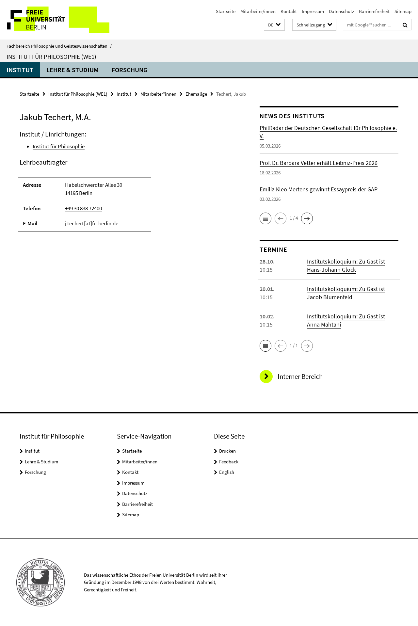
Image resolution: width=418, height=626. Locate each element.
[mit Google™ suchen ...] (405, 25)
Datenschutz (341, 11)
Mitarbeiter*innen (158, 94)
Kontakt (289, 11)
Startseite (225, 11)
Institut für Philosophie (59, 146)
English (226, 472)
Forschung (130, 70)
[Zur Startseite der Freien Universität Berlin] (54, 20)
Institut (20, 70)
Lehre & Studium (72, 70)
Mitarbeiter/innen (258, 11)
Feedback (228, 461)
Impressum (313, 11)
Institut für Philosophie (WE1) (51, 56)
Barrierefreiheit (374, 11)
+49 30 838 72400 (83, 208)
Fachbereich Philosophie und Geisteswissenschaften (59, 46)
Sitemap (402, 11)
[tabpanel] (128, 184)
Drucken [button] (227, 451)
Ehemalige (196, 94)
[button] (274, 25)
